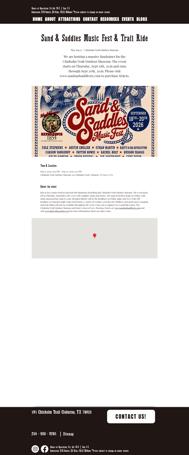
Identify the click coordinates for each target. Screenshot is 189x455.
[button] (109, 19)
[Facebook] (44, 449)
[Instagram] (35, 449)
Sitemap (68, 434)
